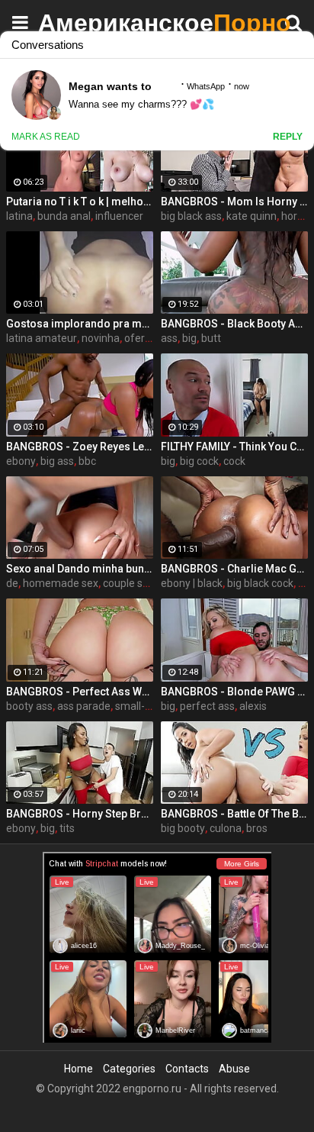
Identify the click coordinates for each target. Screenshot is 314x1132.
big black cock (260, 583)
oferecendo (152, 338)
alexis (253, 706)
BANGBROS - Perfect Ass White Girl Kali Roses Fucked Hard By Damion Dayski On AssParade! (79, 691)
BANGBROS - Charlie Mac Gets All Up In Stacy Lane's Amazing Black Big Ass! (234, 569)
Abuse (234, 1069)
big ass (57, 461)
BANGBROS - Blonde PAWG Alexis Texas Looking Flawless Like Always (234, 691)
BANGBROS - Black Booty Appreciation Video (234, 324)
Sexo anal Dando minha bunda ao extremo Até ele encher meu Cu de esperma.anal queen (79, 569)
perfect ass (207, 706)
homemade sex (60, 583)
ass (169, 338)
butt (211, 338)
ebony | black (192, 583)
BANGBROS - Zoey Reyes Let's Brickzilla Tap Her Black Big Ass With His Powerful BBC (79, 446)
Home (78, 1069)
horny (295, 216)
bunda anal (64, 216)
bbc (87, 461)
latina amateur (41, 338)
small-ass (138, 706)
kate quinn (251, 216)
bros (257, 828)
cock (234, 461)
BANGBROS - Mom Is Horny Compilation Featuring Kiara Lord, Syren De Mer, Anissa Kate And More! (234, 201)
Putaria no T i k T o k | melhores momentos (79, 201)
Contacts (187, 1069)
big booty (183, 828)
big (189, 338)
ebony (21, 461)
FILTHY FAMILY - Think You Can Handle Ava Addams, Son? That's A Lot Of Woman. (234, 446)
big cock (199, 461)
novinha (101, 338)
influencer (119, 216)
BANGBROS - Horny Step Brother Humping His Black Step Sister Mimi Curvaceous (79, 814)
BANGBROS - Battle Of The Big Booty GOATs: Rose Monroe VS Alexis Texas (234, 814)
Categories (129, 1069)
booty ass (29, 706)
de (12, 583)
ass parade (84, 706)
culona (226, 828)
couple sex (128, 583)
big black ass (191, 216)
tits (67, 828)
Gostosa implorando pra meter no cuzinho (79, 324)
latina (19, 216)
